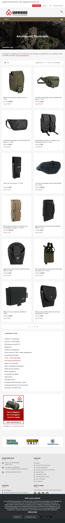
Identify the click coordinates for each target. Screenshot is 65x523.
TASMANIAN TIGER (7, 47)
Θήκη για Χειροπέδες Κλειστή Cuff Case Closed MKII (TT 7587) (47, 312)
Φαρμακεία (8, 347)
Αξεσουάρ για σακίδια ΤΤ (13, 344)
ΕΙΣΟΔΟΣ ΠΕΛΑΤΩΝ (58, 6)
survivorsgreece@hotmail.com (13, 472)
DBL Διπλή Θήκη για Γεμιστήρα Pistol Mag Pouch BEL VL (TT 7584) (48, 269)
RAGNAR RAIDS (40, 472)
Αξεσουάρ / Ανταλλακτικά (13, 388)
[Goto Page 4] (37, 326)
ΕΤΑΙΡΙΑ (45, 6)
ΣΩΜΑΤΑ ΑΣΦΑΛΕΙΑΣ (42, 467)
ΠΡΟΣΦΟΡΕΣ (36, 6)
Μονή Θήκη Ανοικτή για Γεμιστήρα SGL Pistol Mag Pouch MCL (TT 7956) (15, 227)
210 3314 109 (34, 2)
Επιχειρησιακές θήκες (12, 374)
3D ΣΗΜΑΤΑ (39, 481)
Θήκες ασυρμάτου (10, 371)
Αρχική (37, 463)
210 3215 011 (14, 2)
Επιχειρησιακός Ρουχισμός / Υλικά (15, 382)
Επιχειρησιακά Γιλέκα (12, 355)
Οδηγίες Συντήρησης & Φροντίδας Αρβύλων (16, 492)
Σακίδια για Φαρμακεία (12, 350)
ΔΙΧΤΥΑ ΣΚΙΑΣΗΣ (40, 479)
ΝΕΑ (50, 6)
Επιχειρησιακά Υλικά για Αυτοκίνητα (16, 385)
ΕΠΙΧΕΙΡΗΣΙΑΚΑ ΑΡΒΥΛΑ (42, 476)
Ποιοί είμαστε (7, 490)
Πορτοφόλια (8, 377)
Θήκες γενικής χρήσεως (12, 369)
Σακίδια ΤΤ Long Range (12, 339)
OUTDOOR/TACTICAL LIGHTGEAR (45, 470)
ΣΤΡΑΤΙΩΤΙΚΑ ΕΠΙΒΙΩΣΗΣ (43, 465)
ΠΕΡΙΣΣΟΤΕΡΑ (32, 512)
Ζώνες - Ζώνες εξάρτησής (13, 358)
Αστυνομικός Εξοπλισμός (13, 360)
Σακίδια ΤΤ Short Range (12, 341)
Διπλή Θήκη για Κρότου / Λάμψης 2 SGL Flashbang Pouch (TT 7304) (47, 141)
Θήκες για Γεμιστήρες (11, 363)
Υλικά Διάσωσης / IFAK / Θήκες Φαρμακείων (18, 352)
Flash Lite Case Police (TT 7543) (13, 183)
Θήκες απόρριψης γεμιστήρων (14, 366)
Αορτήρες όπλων (10, 379)
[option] (12, 441)
